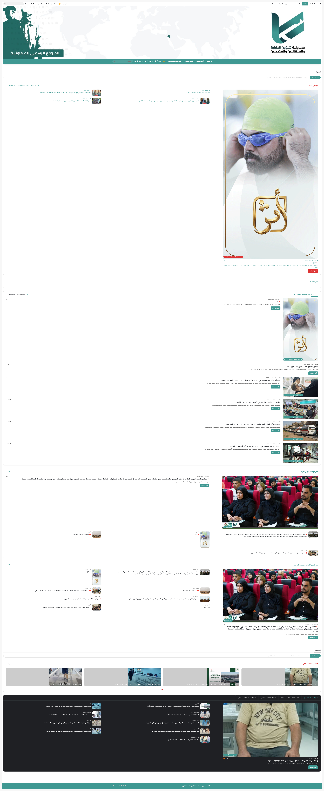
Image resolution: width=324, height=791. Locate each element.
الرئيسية (208, 61)
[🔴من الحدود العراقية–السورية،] (96, 534)
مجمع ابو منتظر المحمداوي (311, 697)
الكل (38, 85)
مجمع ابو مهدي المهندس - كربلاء (290, 697)
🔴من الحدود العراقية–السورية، (82, 534)
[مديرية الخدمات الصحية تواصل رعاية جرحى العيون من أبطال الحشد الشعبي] (96, 101)
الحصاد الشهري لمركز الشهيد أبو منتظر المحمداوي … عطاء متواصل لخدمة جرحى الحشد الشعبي (173, 706)
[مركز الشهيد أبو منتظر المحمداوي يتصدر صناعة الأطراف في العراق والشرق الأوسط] (144, 677)
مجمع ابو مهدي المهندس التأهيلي (247, 697)
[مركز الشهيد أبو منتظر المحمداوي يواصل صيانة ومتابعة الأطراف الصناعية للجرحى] (96, 731)
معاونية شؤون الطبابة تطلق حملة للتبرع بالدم (197, 92)
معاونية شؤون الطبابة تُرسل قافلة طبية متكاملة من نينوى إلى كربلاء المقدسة (253, 424)
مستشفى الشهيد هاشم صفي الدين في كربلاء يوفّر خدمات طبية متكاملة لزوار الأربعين (250, 380)
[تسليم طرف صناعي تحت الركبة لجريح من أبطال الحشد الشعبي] (65, 677)
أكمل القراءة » (312, 271)
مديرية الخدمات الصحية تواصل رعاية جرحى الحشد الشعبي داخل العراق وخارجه (292, 655)
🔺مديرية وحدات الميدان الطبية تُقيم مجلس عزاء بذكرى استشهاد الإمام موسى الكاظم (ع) (66, 607)
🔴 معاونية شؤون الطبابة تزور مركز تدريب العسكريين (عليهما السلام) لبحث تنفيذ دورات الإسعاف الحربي (279, 552)
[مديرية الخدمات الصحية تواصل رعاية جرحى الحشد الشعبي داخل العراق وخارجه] (96, 714)
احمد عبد (277, 399)
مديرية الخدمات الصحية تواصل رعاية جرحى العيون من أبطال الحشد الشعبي (70, 101)
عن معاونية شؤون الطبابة (174, 61)
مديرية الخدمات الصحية (31, 85)
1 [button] (162, 689)
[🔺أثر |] (205, 539)
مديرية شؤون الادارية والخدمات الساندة (16, 85)
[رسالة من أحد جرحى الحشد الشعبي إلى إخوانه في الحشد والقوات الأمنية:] (301, 677)
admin (314, 758)
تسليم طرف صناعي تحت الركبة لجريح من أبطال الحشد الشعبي (182, 714)
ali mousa (314, 260)
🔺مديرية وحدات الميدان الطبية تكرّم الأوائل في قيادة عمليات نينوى (82, 599)
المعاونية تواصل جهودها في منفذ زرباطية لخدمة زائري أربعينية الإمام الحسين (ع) (253, 446)
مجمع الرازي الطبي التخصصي (268, 697)
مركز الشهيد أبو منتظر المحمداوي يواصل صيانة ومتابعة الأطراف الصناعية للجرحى (68, 731)
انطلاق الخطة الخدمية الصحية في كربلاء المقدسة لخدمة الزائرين (258, 402)
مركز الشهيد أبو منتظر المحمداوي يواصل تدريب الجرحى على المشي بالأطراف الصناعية (67, 722)
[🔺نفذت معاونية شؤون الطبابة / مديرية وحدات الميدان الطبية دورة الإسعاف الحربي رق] (313, 534)
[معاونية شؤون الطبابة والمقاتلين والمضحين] (162, 32)
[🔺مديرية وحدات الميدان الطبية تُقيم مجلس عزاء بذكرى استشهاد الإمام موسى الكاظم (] (96, 607)
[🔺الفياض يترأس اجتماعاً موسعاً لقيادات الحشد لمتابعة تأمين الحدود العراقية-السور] (205, 599)
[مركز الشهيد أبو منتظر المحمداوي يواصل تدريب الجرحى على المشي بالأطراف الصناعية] (96, 723)
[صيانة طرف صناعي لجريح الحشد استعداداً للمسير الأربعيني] (205, 739)
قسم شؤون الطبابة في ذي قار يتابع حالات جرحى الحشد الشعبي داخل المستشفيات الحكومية (65, 92)
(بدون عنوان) (206, 607)
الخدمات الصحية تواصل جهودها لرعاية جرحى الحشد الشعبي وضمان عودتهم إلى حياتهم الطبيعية (172, 722)
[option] (279, 677)
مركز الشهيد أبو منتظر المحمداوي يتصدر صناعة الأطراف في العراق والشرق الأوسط (68, 706)
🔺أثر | (315, 262)
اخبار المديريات (199, 61)
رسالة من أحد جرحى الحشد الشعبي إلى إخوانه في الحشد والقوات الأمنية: (293, 760)
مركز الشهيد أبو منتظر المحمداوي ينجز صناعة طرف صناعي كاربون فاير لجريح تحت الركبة (175, 731)
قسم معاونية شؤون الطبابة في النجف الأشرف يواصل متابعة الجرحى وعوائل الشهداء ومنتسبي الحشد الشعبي (169, 101)
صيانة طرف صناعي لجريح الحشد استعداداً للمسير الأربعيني (183, 739)
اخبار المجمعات (188, 61)
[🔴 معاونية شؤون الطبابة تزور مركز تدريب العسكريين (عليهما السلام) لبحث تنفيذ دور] (313, 553)
